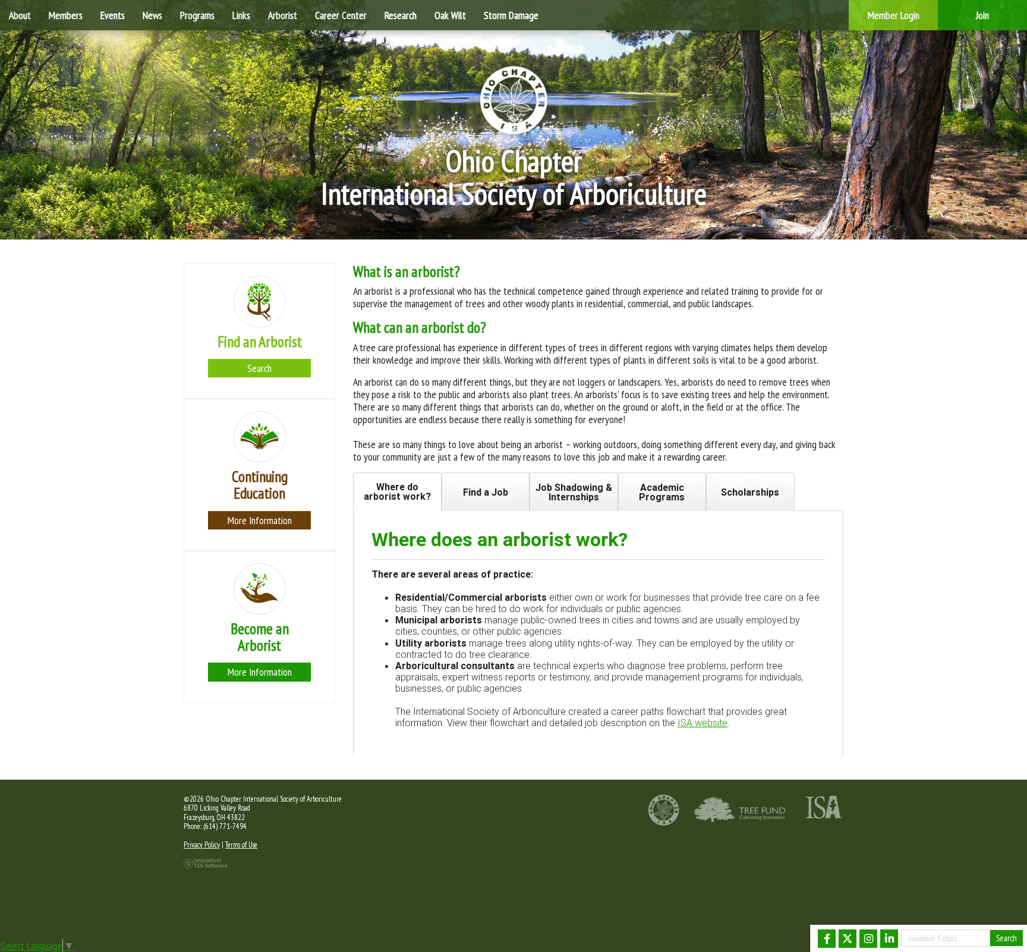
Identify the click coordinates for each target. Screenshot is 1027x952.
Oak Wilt (450, 15)
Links (241, 15)
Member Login (893, 15)
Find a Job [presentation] (485, 492)
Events (112, 15)
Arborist (282, 15)
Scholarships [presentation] (750, 492)
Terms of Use (241, 845)
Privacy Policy (202, 845)
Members (66, 15)
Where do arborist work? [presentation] (397, 491)
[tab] (397, 491)
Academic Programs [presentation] (662, 492)
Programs (197, 15)
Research (401, 15)
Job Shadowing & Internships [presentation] (573, 492)
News (152, 15)
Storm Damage (511, 15)
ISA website (702, 723)
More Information (260, 520)
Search (259, 368)
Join (982, 15)
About (20, 15)
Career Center (341, 15)
